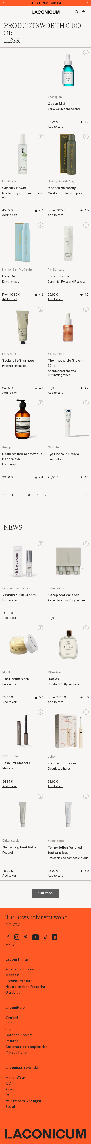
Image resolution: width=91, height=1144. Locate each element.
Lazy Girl (9, 276)
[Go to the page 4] (4, 495)
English (10, 945)
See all (10, 1106)
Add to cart (55, 126)
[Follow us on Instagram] (16, 937)
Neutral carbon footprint (25, 987)
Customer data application (26, 1047)
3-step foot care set (63, 595)
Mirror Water (15, 1077)
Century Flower (14, 188)
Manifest (12, 975)
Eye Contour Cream (63, 454)
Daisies (53, 679)
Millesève (54, 672)
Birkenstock (56, 588)
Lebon (52, 756)
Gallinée (53, 447)
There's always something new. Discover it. (45, 3)
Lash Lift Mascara (16, 763)
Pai (7, 1095)
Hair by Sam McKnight (63, 181)
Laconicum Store (18, 981)
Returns (11, 1041)
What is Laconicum (20, 969)
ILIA (8, 1083)
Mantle (7, 672)
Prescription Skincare (17, 588)
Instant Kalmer (59, 276)
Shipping (12, 1029)
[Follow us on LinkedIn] (54, 937)
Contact (11, 1017)
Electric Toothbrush (63, 763)
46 (78, 495)
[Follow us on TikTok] (45, 937)
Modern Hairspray (62, 188)
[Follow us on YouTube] (36, 937)
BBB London (11, 756)
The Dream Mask (15, 679)
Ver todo (45, 893)
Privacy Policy (16, 1052)
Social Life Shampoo (18, 360)
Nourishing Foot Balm (19, 847)
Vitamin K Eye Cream (18, 595)
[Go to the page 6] (87, 495)
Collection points (18, 1035)
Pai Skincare (10, 181)
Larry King (9, 353)
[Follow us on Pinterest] (25, 937)
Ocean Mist (57, 103)
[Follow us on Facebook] (8, 937)
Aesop (6, 447)
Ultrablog (12, 992)
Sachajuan (55, 97)
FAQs (9, 1023)
